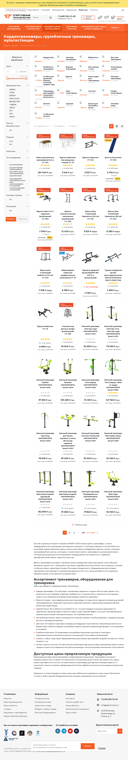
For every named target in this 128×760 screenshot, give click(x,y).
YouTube (70, 731)
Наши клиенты (10, 705)
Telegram (64, 731)
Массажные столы (93, 68)
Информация (71, 10)
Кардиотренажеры (49, 57)
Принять (87, 746)
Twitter (76, 731)
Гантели (92, 91)
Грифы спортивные (116, 92)
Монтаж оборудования (45, 712)
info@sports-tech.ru (65, 19)
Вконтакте (57, 731)
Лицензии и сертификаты (15, 712)
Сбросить (22, 219)
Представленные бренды (15, 716)
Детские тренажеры (116, 58)
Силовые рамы (115, 105)
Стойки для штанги (48, 115)
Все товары (90, 533)
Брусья (69, 77)
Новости (7, 698)
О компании (45, 10)
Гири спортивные (71, 92)
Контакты (94, 10)
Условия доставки (43, 702)
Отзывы (7, 709)
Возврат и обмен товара (45, 709)
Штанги (46, 104)
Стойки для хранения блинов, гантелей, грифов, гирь (49, 81)
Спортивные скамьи (116, 68)
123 (83, 533)
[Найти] (51, 17)
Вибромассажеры (94, 57)
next (97, 533)
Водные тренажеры (71, 68)
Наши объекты (33, 10)
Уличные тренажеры (116, 78)
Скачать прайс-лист (75, 702)
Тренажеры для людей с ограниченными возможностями (49, 94)
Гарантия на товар (43, 705)
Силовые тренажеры (71, 58)
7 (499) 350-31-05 (66, 16)
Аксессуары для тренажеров (93, 79)
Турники (69, 104)
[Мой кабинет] (123, 10)
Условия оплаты (42, 698)
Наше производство (13, 702)
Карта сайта (71, 712)
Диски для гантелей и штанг (93, 106)
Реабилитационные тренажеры (49, 68)
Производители (58, 10)
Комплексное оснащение (16, 10)
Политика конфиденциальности (50, 751)
